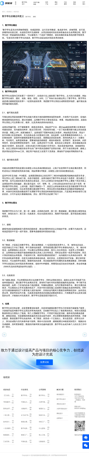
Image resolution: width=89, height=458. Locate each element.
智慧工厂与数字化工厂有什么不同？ (25, 435)
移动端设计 (60, 394)
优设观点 (74, 3)
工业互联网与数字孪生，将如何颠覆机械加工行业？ (7, 441)
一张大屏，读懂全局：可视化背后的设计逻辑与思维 (7, 415)
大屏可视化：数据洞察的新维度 (43, 402)
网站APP (56, 3)
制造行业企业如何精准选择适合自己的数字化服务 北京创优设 (43, 415)
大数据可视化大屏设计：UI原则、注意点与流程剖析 (25, 409)
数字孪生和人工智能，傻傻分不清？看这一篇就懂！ (25, 395)
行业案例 (65, 3)
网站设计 (60, 413)
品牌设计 (60, 418)
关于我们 (83, 3)
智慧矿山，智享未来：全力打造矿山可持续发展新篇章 (43, 409)
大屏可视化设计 (62, 409)
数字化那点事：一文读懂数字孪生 (25, 428)
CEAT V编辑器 (36, 3)
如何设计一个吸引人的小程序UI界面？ (7, 422)
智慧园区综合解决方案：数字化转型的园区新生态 (7, 435)
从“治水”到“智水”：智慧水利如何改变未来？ (25, 415)
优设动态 (16, 11)
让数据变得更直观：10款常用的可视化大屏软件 (43, 441)
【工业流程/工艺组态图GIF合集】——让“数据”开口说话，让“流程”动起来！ (7, 395)
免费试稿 (44, 362)
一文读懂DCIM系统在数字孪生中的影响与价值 (7, 428)
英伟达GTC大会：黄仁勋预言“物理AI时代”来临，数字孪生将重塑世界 (7, 409)
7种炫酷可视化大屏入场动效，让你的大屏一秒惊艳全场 (7, 402)
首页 (15, 3)
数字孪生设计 (24, 3)
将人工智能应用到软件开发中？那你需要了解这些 (43, 435)
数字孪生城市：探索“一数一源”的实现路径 (43, 395)
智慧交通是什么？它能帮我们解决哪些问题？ (25, 422)
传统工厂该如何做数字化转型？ (43, 422)
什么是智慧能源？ (43, 428)
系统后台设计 (61, 404)
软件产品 (46, 3)
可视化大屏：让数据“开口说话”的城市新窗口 (25, 402)
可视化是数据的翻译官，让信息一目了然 (25, 441)
